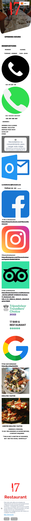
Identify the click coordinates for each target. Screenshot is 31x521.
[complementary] (24, 4)
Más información (9, 514)
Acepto (7, 519)
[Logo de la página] (15, 8)
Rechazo (14, 519)
